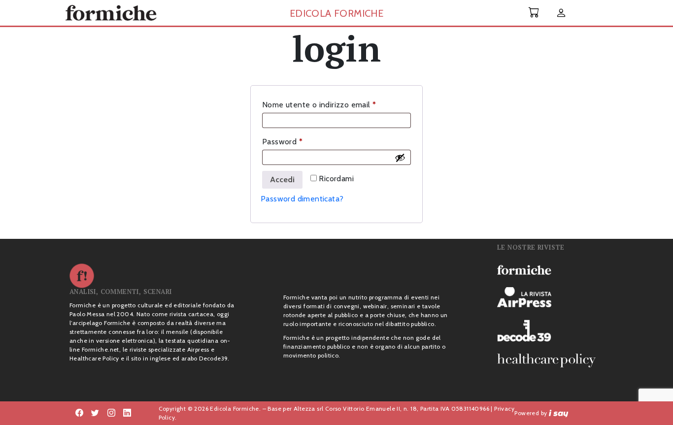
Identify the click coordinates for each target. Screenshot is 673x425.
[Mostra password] (400, 157)
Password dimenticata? (302, 198)
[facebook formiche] (79, 413)
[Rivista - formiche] (550, 269)
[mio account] (561, 13)
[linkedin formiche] (127, 413)
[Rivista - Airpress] (550, 297)
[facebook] (111, 413)
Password (298, 141)
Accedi (282, 179)
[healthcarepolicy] (550, 360)
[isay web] (559, 413)
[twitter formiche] (95, 413)
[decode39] (550, 330)
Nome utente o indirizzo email (335, 104)
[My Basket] (534, 12)
